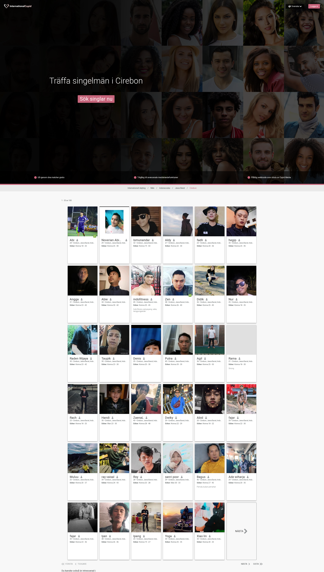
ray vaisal (108, 477)
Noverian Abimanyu (112, 240)
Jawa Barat (180, 188)
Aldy (168, 240)
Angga (74, 299)
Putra (169, 358)
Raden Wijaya (79, 358)
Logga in (314, 6)
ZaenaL (138, 417)
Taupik (106, 358)
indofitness (140, 299)
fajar (232, 417)
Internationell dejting (137, 188)
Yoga (168, 536)
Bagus (201, 477)
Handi (106, 417)
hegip (232, 240)
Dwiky (169, 417)
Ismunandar (141, 240)
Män (152, 188)
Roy (135, 477)
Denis (137, 358)
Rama (233, 358)
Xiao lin (202, 536)
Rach (73, 417)
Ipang (137, 536)
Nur (231, 299)
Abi (72, 240)
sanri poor (172, 477)
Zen (167, 299)
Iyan (104, 536)
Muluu (74, 477)
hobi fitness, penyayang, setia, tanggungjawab (145, 310)
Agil (199, 358)
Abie (105, 299)
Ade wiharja (237, 477)
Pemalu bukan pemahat (206, 487)
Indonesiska (164, 188)
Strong (231, 368)
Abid (200, 417)
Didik (200, 299)
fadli (200, 240)
